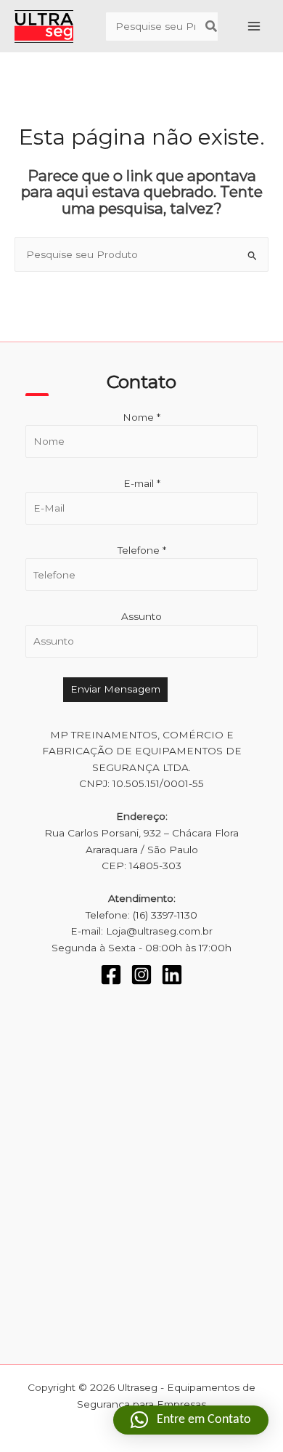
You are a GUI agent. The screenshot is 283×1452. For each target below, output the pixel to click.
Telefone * (142, 550)
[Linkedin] (172, 974)
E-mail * (141, 483)
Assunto (141, 616)
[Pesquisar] (211, 26)
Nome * (141, 417)
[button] (190, 1420)
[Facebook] (111, 974)
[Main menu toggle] (254, 26)
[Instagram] (141, 974)
